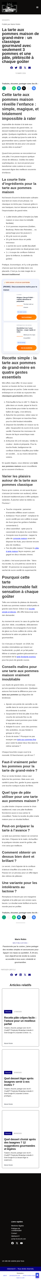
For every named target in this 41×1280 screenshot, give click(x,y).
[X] (24, 88)
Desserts (6, 20)
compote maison (20, 538)
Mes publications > (20, 943)
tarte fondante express (26, 657)
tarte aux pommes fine (26, 740)
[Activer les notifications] (37, 1275)
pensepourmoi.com (15, 1275)
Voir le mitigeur (27, 317)
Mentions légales (17, 1226)
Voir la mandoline (26, 348)
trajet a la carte (20, 1278)
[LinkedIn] (19, 88)
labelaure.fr (15, 1236)
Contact (14, 1233)
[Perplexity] (9, 88)
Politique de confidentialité (16, 1229)
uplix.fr (5, 1275)
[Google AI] (34, 88)
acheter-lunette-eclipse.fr (29, 1275)
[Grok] (29, 88)
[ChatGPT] (4, 88)
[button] (37, 7)
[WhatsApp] (14, 88)
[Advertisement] (20, 1194)
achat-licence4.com (18, 1239)
